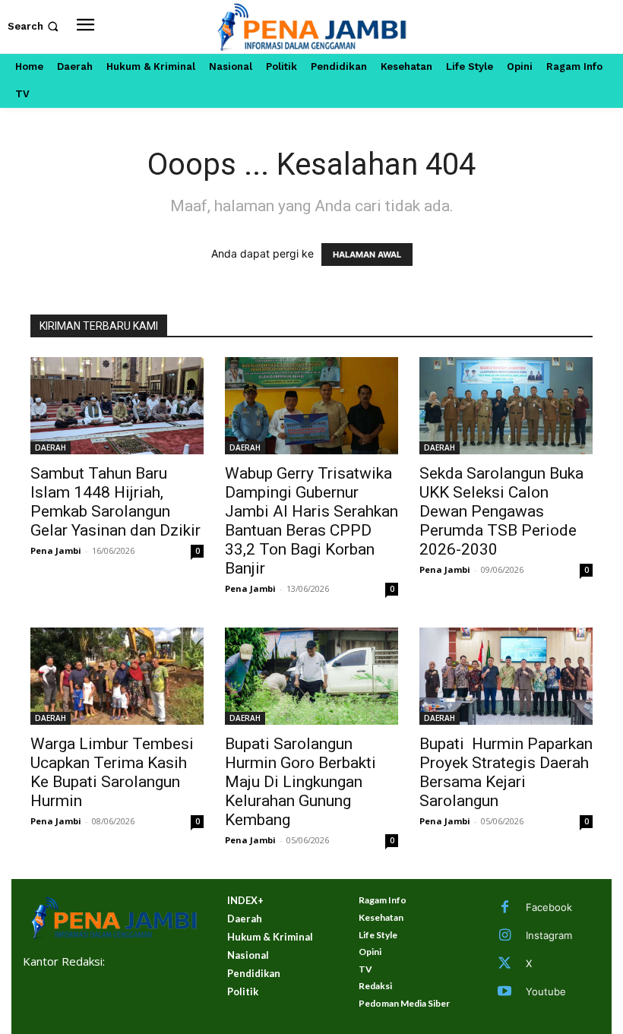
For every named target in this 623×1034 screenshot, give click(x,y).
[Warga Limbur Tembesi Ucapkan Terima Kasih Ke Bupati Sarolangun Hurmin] (117, 676)
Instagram (549, 935)
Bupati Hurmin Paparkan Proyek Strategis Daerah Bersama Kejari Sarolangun (506, 772)
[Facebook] (504, 908)
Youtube (546, 991)
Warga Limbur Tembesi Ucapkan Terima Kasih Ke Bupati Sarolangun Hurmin (112, 772)
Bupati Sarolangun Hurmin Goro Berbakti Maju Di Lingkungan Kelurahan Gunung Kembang (300, 782)
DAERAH (50, 447)
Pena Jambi (55, 550)
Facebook (549, 907)
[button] (35, 26)
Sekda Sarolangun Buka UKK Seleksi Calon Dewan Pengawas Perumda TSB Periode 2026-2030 (501, 511)
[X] (504, 964)
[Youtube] (504, 992)
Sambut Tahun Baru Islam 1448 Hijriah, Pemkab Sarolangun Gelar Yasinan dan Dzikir (115, 501)
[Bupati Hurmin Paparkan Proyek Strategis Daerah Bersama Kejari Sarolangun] (506, 676)
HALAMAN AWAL (367, 254)
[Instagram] (504, 936)
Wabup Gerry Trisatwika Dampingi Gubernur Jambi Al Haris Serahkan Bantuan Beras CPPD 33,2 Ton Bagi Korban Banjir (311, 520)
